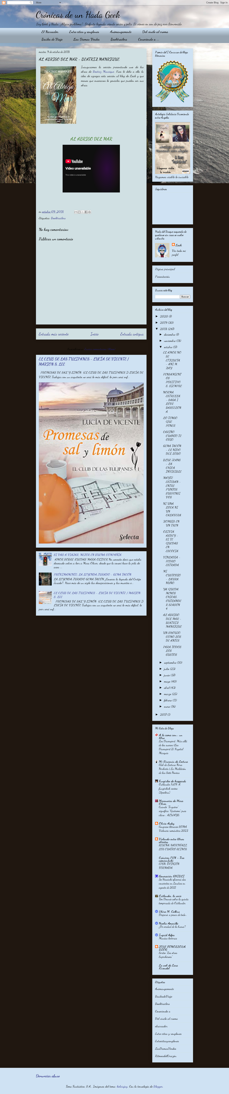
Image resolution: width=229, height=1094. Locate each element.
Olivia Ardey (166, 823)
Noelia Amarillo (168, 923)
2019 (164, 322)
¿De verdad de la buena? (172, 926)
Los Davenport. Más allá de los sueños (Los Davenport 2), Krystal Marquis (173, 747)
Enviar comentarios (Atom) (99, 349)
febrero (168, 700)
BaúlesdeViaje (163, 996)
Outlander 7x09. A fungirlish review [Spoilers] (169, 788)
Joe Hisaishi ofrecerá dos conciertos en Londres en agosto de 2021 (172, 883)
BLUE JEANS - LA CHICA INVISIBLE (172, 466)
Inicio (95, 334)
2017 (163, 714)
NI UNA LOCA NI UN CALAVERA (172, 509)
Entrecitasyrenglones (167, 1041)
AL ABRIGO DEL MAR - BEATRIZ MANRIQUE (172, 620)
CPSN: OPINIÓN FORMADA (169, 866)
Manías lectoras (168, 938)
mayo (167, 681)
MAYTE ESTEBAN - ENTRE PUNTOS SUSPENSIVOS (172, 487)
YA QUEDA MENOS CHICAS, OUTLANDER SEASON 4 (172, 598)
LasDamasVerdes (165, 1048)
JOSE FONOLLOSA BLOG (172, 948)
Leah (179, 245)
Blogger (158, 1086)
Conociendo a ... (148, 39)
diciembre (170, 334)
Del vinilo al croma (155, 32)
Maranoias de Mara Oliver (171, 802)
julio (167, 669)
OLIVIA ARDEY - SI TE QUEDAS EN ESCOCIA (170, 541)
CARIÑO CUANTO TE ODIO (172, 435)
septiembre (170, 662)
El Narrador (50, 32)
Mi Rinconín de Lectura (173, 761)
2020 (164, 316)
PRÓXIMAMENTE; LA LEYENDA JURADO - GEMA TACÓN (92, 574)
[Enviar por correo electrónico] (76, 212)
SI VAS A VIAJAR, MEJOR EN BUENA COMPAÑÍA (87, 555)
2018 (164, 329)
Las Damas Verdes (86, 39)
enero (167, 706)
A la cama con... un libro (170, 736)
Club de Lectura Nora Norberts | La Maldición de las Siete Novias (172, 769)
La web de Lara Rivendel (168, 966)
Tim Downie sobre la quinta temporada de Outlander (174, 901)
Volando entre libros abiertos (171, 840)
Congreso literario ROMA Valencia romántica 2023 (173, 828)
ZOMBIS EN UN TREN (171, 523)
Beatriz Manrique (103, 71)
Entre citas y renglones (84, 32)
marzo (168, 694)
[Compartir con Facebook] (86, 212)
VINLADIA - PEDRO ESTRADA (172, 561)
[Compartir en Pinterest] (89, 212)
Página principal (165, 269)
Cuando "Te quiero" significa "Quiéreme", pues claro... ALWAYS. (172, 811)
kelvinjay (122, 1086)
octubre (168, 347)
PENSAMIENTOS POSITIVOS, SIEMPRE (172, 380)
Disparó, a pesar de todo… (173, 915)
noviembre (170, 341)
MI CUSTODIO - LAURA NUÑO (172, 577)
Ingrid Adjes (167, 935)
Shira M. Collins (169, 911)
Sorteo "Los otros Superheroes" (168, 955)
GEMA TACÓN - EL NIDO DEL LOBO (172, 449)
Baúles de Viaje (52, 39)
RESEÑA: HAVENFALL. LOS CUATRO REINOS (173, 847)
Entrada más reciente (54, 334)
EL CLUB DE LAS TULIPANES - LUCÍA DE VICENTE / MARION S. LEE (97, 595)
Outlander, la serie (170, 896)
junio (167, 675)
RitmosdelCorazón (165, 1056)
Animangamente (120, 32)
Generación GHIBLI (171, 876)
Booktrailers (119, 39)
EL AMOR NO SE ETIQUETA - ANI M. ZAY (172, 360)
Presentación (162, 276)
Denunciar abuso (48, 1076)
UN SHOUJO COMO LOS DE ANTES (172, 636)
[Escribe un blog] (79, 212)
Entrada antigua (132, 334)
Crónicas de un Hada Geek (78, 14)
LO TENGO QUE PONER (170, 421)
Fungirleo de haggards (172, 781)
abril (167, 688)
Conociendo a (162, 1011)
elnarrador (161, 1026)
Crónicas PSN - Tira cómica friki (171, 859)
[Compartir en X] (82, 212)
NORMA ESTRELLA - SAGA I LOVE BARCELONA (172, 401)
